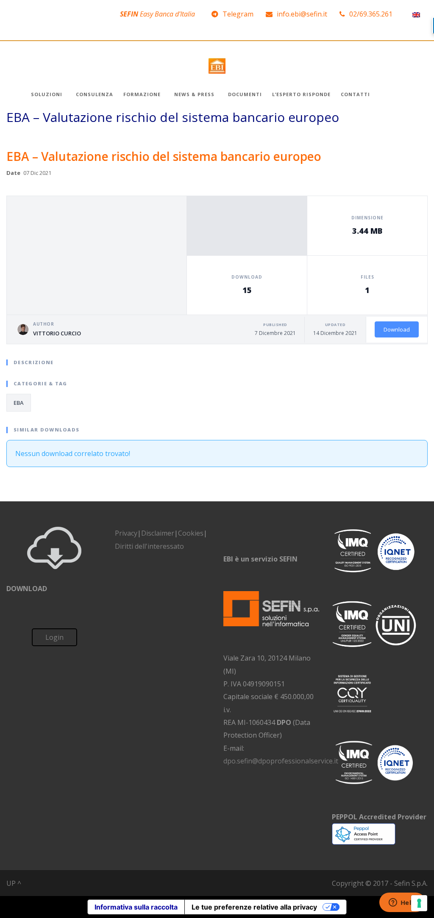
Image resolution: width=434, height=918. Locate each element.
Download (397, 329)
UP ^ (13, 883)
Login (54, 637)
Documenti (245, 94)
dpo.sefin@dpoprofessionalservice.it (280, 761)
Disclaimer (157, 533)
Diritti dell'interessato (149, 546)
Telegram (238, 14)
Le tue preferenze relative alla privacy (254, 907)
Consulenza (94, 94)
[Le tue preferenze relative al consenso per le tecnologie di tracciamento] (419, 903)
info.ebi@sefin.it (302, 14)
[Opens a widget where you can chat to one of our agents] (402, 903)
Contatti (355, 94)
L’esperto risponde (301, 94)
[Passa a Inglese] (416, 14)
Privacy (126, 533)
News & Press (194, 94)
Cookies (190, 533)
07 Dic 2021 (37, 173)
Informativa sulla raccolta (136, 907)
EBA (19, 402)
